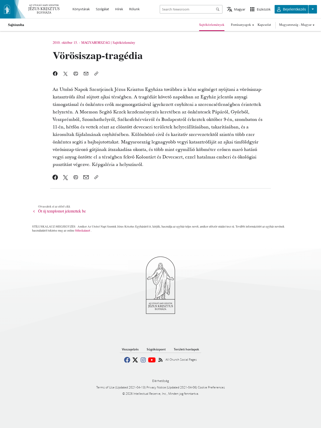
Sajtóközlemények (211, 24)
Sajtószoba (16, 25)
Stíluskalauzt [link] (82, 230)
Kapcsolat (264, 24)
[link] (55, 177)
